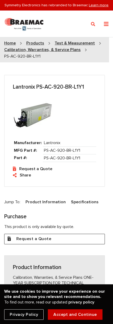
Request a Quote (35, 169)
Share (25, 175)
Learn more (99, 5)
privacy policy (81, 302)
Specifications (85, 202)
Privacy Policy (24, 314)
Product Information (45, 202)
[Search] (93, 24)
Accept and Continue (75, 314)
